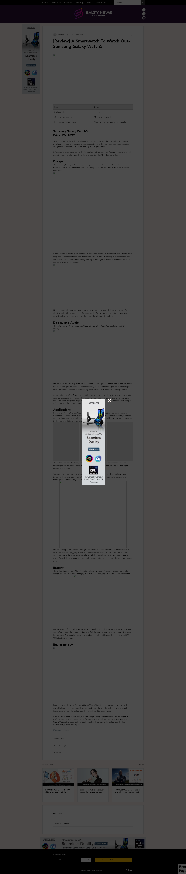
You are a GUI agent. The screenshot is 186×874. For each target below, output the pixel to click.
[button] (109, 400)
